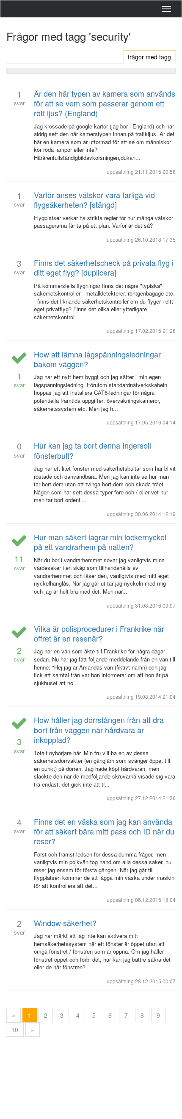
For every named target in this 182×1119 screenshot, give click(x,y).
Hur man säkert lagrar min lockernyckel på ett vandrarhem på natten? (100, 541)
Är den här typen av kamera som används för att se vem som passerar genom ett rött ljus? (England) (104, 103)
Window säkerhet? (65, 922)
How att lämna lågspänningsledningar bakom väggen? (97, 359)
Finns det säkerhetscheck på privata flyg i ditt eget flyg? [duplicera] (104, 267)
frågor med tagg (149, 57)
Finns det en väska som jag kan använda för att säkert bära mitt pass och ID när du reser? (104, 831)
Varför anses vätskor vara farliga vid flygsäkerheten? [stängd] (94, 199)
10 (14, 1029)
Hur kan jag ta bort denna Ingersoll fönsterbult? (92, 450)
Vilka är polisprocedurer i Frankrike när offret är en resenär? (99, 633)
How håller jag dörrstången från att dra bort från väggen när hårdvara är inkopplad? (99, 729)
